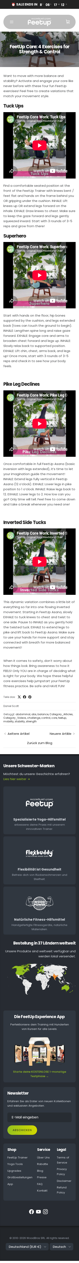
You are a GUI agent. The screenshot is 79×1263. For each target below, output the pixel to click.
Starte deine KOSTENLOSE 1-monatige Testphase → (39, 1074)
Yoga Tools (15, 1164)
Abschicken (22, 1130)
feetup (62, 718)
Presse (42, 1177)
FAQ (40, 1184)
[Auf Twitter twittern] (19, 697)
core (54, 718)
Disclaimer (64, 1181)
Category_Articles (61, 714)
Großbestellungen (19, 1177)
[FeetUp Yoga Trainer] (39, 22)
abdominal (23, 714)
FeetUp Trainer (17, 1158)
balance (42, 714)
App (10, 1184)
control (45, 718)
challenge (33, 718)
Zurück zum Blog (39, 743)
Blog (40, 1171)
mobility (8, 721)
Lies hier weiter (14, 779)
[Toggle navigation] (11, 22)
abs (33, 714)
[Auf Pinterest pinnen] (29, 697)
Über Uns (43, 1158)
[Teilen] (24, 697)
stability (20, 721)
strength (31, 721)
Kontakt (42, 1191)
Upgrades (14, 1171)
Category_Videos (14, 718)
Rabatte (42, 1164)
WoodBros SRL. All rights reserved (48, 1238)
